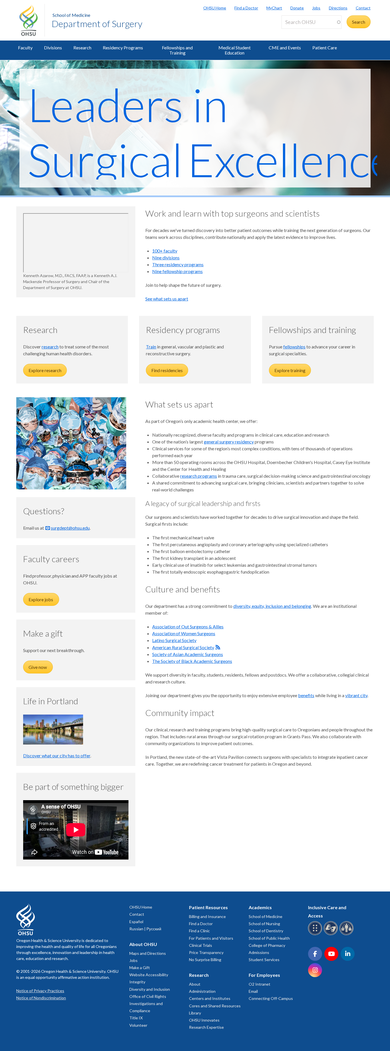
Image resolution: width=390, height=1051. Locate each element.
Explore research (45, 370)
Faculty (25, 47)
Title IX (136, 1017)
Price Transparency (206, 952)
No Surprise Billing (205, 959)
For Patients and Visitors (211, 938)
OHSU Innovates (204, 1020)
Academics (260, 907)
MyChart (274, 7)
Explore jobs (41, 599)
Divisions (53, 47)
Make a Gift (139, 967)
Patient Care (324, 47)
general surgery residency (229, 441)
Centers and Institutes (209, 998)
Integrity (137, 981)
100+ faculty (164, 250)
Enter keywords (299, 32)
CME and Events (285, 47)
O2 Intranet (259, 984)
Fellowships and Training (177, 50)
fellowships (294, 346)
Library (195, 1012)
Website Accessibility (148, 974)
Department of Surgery (97, 23)
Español (136, 921)
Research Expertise (206, 1027)
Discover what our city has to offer (56, 755)
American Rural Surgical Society (183, 647)
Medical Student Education (234, 50)
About (194, 984)
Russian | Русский (145, 928)
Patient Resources (208, 907)
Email (253, 991)
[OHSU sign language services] (331, 934)
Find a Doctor (246, 7)
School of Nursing (264, 923)
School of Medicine (71, 15)
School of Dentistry (266, 930)
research (50, 346)
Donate (297, 7)
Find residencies (167, 370)
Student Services (264, 959)
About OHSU (143, 944)
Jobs (316, 7)
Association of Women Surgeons (183, 633)
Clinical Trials (200, 945)
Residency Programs (123, 47)
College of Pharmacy (267, 945)
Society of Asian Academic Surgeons (187, 654)
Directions (338, 7)
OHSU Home (214, 7)
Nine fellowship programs (177, 271)
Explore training (289, 370)
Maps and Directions (147, 953)
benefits (306, 695)
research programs (198, 476)
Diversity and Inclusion (149, 989)
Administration (202, 991)
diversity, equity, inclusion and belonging (272, 606)
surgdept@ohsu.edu (70, 527)
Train (151, 346)
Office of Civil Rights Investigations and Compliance (147, 1003)
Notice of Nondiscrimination (41, 997)
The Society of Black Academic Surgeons (192, 661)
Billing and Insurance (207, 916)
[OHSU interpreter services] (347, 934)
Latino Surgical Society (174, 640)
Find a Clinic (199, 930)
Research (82, 47)
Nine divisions (166, 257)
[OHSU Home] (32, 20)
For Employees (264, 975)
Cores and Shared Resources (215, 1005)
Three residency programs (178, 264)
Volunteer (138, 1025)
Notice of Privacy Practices (40, 990)
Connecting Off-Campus (271, 998)
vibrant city (356, 695)
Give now (38, 667)
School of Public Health (269, 938)
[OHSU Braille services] (316, 934)
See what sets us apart (166, 298)
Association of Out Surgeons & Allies (188, 626)
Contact (363, 7)
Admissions (259, 952)
